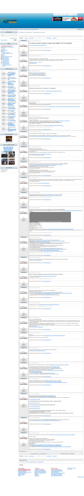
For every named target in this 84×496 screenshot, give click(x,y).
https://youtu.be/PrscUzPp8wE (36, 372)
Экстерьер (37, 474)
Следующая (48, 38)
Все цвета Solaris (21, 474)
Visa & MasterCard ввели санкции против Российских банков (11, 124)
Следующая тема (43, 453)
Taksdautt (9, 77)
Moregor (9, 86)
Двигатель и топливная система (41, 472)
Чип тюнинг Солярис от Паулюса (12, 108)
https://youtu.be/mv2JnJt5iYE (36, 371)
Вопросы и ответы (5, 52)
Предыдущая (31, 38)
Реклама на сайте (80, 476)
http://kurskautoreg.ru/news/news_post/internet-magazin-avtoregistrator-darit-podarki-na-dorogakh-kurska (48, 136)
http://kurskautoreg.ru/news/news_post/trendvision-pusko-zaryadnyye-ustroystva (48, 164)
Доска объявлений (5, 58)
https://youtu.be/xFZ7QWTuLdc (34, 406)
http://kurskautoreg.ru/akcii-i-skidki (64, 120)
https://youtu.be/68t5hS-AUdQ (34, 408)
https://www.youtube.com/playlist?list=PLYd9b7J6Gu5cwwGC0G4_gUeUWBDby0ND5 (58, 229)
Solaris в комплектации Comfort (57, 470)
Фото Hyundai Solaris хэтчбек (56, 474)
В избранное (74, 14)
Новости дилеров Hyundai (7, 56)
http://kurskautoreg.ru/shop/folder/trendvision (38, 45)
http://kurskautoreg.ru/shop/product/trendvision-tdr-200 (49, 250)
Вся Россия (21, 29)
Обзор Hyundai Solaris (22, 471)
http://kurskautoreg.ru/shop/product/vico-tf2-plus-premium (46, 276)
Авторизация (66, 14)
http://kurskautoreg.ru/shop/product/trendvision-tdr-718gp (52, 248)
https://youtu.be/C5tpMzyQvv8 (44, 183)
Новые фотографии (55, 472)
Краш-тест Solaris (21, 473)
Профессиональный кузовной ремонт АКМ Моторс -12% (12, 130)
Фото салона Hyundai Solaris (56, 473)
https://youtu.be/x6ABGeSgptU (37, 326)
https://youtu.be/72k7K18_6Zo (45, 241)
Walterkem (9, 89)
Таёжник (9, 106)
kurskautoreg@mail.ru (56, 367)
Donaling (9, 80)
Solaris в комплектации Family (56, 471)
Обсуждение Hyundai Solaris (40, 470)
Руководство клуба (5, 62)
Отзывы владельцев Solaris (7, 53)
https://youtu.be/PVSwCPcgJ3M (48, 373)
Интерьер (36, 473)
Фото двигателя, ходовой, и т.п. (57, 475)
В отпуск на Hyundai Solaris (11, 117)
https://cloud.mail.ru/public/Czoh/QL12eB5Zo (53, 381)
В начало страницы (22, 451)
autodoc (9, 72)
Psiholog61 (10, 116)
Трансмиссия (37, 475)
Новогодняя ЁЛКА (5, 63)
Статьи (3, 49)
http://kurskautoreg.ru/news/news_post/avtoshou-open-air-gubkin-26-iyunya (47, 420)
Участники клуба (5, 59)
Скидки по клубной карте (13, 29)
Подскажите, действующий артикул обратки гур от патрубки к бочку (12, 92)
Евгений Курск (24, 40)
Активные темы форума (6, 64)
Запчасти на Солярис (72, 468)
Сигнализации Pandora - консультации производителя (12, 83)
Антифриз (12, 111)
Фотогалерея (4, 50)
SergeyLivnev (10, 112)
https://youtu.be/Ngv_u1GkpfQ (34, 399)
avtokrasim (10, 127)
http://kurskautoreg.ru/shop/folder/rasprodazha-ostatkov (52, 195)
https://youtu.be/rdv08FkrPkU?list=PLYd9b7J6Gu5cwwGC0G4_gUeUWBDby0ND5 (46, 445)
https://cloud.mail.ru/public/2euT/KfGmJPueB (55, 370)
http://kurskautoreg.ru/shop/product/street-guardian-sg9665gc (64, 434)
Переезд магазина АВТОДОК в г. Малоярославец (11, 104)
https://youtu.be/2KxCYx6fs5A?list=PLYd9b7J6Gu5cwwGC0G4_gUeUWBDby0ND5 (56, 446)
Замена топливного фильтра (12, 87)
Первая (26, 38)
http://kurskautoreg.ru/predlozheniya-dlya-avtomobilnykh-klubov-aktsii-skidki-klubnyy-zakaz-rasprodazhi (53, 293)
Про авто (4, 65)
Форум (7, 29)
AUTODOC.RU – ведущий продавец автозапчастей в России (12, 74)
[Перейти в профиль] (24, 49)
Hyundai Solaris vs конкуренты (40, 471)
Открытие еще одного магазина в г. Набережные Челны (12, 100)
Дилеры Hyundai (5, 57)
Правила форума (5, 61)
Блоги (3, 54)
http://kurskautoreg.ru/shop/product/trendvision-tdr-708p (55, 335)
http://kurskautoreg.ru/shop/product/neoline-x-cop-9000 (59, 364)
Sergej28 (9, 119)
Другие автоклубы (5, 60)
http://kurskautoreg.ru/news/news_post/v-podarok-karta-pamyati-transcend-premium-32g (64, 106)
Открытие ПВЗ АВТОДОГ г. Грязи (12, 96)
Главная (3, 29)
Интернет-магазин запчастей (11, 114)
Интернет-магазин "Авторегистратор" (31, 29)
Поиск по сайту (80, 29)
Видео (3, 51)
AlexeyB (9, 110)
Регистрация (59, 14)
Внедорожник (12, 120)
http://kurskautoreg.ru (47, 50)
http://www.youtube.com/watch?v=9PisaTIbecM (37, 73)
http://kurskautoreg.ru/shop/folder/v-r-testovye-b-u (42, 154)
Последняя (54, 38)
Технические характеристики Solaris (25, 472)
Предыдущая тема (34, 453)
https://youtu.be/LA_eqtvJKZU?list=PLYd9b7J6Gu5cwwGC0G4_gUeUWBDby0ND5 (46, 444)
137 (25, 114)
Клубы (3, 55)
